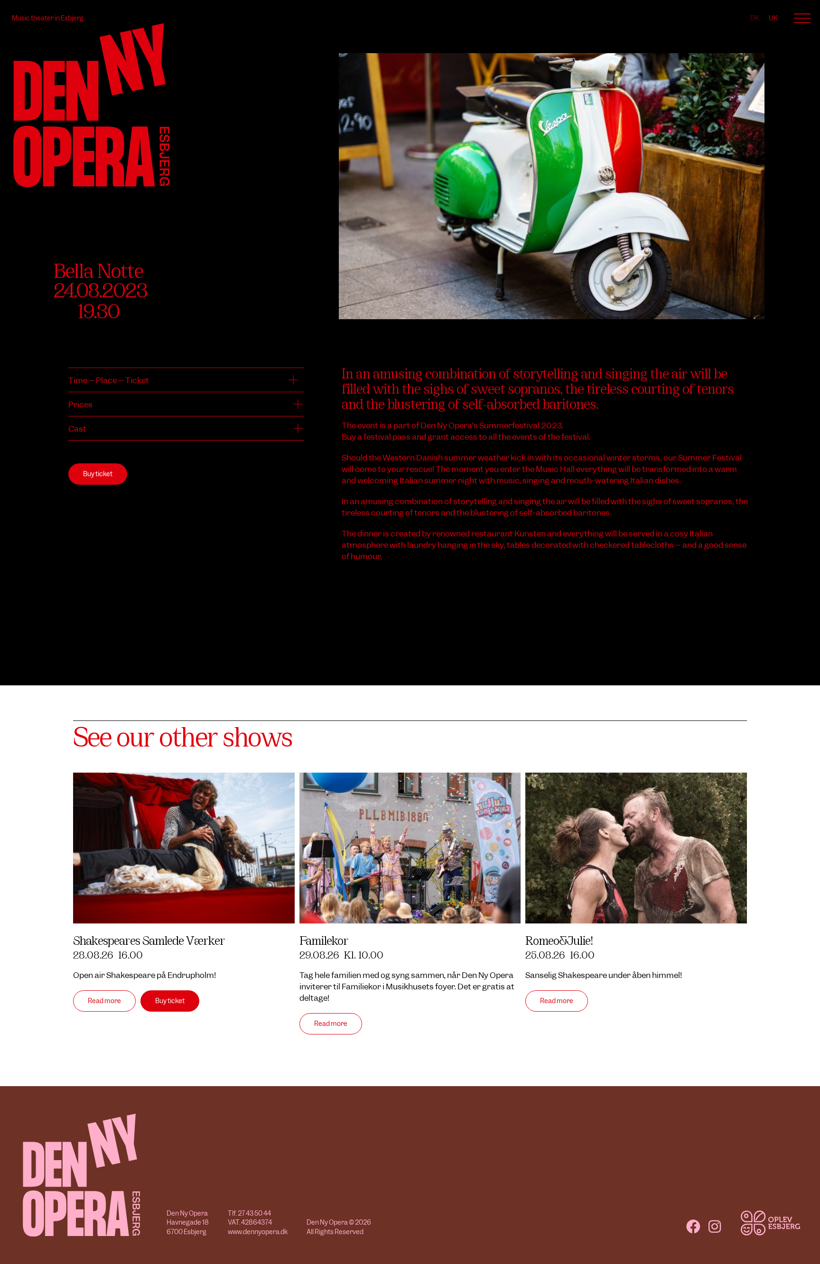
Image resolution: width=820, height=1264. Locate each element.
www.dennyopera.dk (258, 1231)
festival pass (386, 437)
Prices (80, 404)
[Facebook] (693, 1226)
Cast (77, 429)
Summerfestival (509, 425)
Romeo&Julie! (559, 939)
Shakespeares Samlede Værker (149, 939)
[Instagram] (715, 1226)
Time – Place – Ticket (108, 380)
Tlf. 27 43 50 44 (249, 1213)
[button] (186, 380)
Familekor (323, 939)
